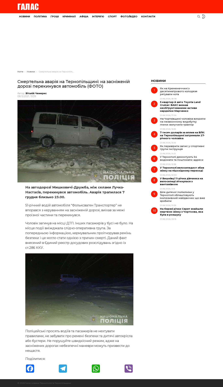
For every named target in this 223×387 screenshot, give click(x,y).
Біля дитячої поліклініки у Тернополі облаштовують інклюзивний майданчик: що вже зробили (182, 196)
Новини (24, 16)
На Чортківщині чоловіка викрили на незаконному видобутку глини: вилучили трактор (183, 121)
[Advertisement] (111, 46)
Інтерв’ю (98, 16)
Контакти (148, 16)
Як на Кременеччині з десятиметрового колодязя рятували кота (178, 91)
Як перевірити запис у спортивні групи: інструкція (182, 148)
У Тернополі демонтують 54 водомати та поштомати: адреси (181, 158)
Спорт (112, 16)
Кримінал (69, 16)
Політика (40, 16)
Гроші (55, 16)
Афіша (84, 16)
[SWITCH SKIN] (204, 16)
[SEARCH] (198, 16)
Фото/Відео (128, 16)
